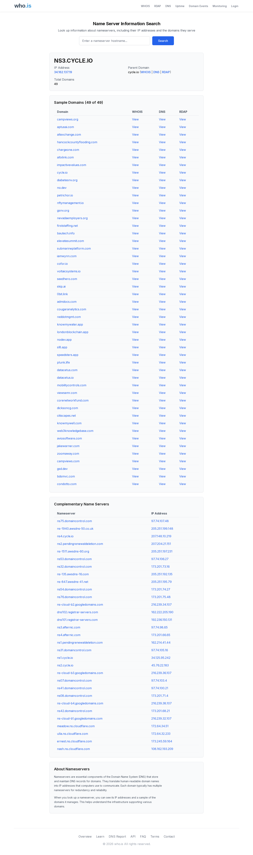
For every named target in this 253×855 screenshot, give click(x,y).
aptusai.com (65, 127)
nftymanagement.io (70, 203)
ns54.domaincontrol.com (74, 589)
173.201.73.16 (160, 566)
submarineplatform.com (74, 248)
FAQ (143, 836)
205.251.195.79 (161, 582)
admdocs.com (66, 301)
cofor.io (62, 263)
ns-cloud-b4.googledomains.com (80, 703)
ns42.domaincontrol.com (74, 711)
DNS (168, 6)
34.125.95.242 (160, 658)
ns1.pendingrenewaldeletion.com (80, 642)
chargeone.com (68, 150)
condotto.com (66, 484)
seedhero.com (67, 279)
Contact (169, 836)
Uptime (179, 6)
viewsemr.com (67, 393)
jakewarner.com (68, 446)
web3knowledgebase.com (75, 431)
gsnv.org (63, 210)
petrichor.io (65, 195)
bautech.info (66, 233)
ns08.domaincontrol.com (74, 696)
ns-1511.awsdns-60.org (73, 551)
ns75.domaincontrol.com (74, 521)
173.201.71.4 (159, 696)
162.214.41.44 (161, 642)
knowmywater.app (70, 324)
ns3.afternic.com (68, 627)
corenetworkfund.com (73, 400)
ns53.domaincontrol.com (74, 559)
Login (234, 6)
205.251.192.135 (161, 574)
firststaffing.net (67, 226)
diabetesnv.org (67, 180)
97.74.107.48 (160, 521)
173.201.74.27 (160, 589)
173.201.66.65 (160, 635)
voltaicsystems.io (69, 271)
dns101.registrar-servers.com (77, 620)
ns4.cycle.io (65, 536)
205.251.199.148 (162, 528)
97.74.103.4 (159, 680)
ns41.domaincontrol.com (74, 688)
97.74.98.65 (159, 627)
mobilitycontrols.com (71, 385)
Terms (154, 836)
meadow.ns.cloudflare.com (76, 726)
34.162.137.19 (63, 72)
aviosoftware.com (69, 438)
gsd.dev (62, 469)
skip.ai (61, 286)
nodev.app (64, 339)
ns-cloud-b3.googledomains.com (80, 673)
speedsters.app (67, 355)
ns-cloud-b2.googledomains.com (80, 604)
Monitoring (220, 6)
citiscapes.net (66, 415)
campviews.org (67, 119)
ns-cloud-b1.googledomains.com (79, 718)
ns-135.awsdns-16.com (73, 574)
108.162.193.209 (162, 749)
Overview (85, 836)
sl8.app (62, 347)
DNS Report (117, 836)
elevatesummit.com (70, 241)
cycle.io (62, 172)
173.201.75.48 (161, 597)
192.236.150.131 (161, 620)
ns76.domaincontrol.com (74, 597)
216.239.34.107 (161, 604)
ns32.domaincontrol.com (74, 566)
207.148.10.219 (161, 536)
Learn (100, 836)
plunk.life (63, 362)
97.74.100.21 (159, 688)
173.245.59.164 (161, 741)
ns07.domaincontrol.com (74, 680)
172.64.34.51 (160, 726)
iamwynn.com (66, 256)
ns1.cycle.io (65, 658)
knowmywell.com (69, 423)
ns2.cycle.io (65, 665)
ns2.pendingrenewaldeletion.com (80, 544)
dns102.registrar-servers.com (77, 612)
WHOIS (145, 6)
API (133, 836)
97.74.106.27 (160, 559)
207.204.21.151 (161, 544)
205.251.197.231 (161, 551)
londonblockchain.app (72, 332)
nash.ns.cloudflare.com (73, 749)
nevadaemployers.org (72, 218)
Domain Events (198, 6)
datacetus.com (67, 370)
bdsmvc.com (66, 476)
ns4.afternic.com (68, 635)
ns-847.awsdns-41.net (72, 582)
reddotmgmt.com (69, 317)
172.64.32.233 (160, 734)
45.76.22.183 (160, 665)
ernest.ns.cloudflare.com (74, 741)
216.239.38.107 (161, 703)
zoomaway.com (68, 453)
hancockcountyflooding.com (77, 142)
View (135, 119)
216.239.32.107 (161, 718)
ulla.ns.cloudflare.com (72, 734)
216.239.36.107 (161, 673)
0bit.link (62, 294)
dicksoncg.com (67, 408)
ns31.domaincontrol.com (74, 650)
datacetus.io (65, 377)
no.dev (61, 188)
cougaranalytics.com (71, 309)
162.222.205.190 (162, 612)
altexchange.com (69, 134)
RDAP (157, 6)
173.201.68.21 (160, 711)
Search (163, 41)
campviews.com (68, 461)
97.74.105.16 (159, 650)
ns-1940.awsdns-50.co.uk (75, 528)
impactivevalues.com (71, 165)
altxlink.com (65, 157)
